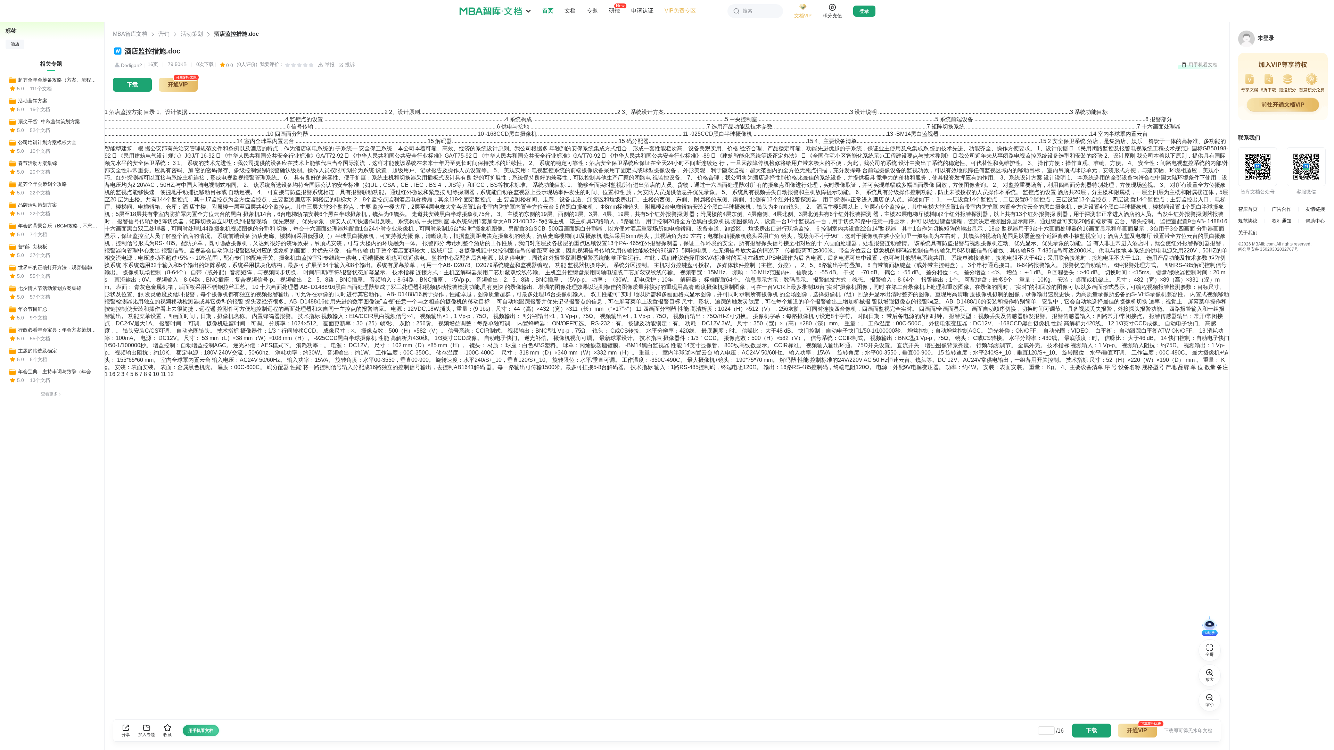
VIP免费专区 (680, 11)
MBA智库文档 (130, 34)
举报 (329, 64)
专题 (592, 11)
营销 (164, 34)
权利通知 (1281, 221)
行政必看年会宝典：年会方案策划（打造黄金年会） (58, 330)
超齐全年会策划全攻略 (42, 184)
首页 (547, 11)
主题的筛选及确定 (37, 350)
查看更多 (49, 394)
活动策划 (192, 34)
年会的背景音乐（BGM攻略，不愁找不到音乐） (58, 225)
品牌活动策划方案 (37, 205)
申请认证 (642, 11)
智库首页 (1248, 209)
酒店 (14, 44)
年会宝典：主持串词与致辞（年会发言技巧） (58, 371)
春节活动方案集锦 (37, 163)
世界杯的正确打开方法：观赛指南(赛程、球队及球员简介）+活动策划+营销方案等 (58, 267)
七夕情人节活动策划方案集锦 (49, 288)
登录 (864, 11)
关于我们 (1248, 232)
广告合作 (1281, 209)
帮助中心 (1315, 221)
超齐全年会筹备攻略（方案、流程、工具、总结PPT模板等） (58, 80)
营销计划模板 (32, 246)
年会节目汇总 (32, 309)
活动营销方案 (32, 100)
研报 (614, 10)
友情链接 (1315, 209)
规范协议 (1248, 221)
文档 (570, 11)
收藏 (167, 734)
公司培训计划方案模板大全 (47, 142)
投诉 (349, 64)
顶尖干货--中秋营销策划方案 (49, 121)
